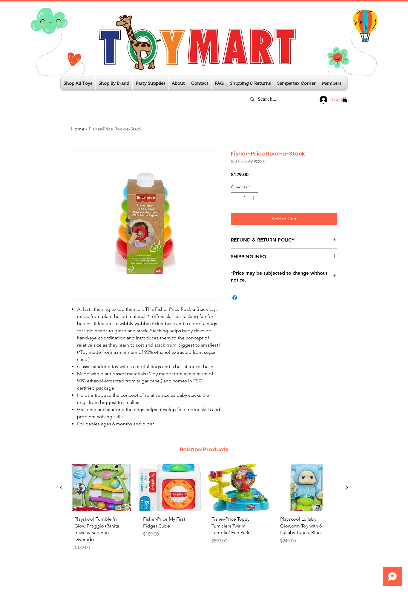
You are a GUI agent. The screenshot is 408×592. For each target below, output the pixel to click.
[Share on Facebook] (234, 297)
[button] (150, 83)
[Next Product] (346, 487)
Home (78, 129)
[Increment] (253, 198)
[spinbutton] (244, 198)
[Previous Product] (61, 487)
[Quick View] (101, 487)
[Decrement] (235, 198)
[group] (204, 510)
